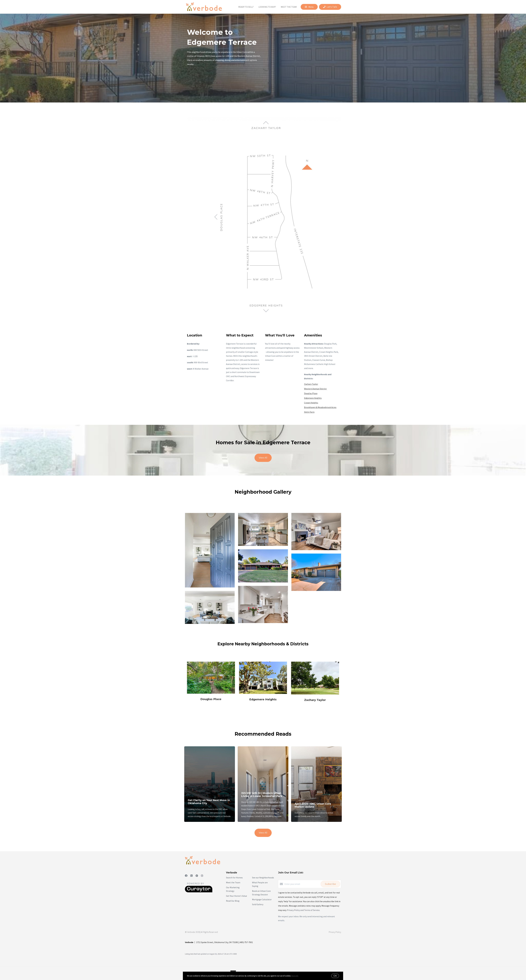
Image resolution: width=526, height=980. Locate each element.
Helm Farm (309, 412)
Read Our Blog (232, 900)
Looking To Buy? (267, 6)
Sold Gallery (257, 904)
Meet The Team (289, 6)
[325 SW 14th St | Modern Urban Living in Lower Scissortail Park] (263, 764)
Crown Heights (311, 402)
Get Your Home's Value (236, 895)
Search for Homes (234, 877)
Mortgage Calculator (262, 899)
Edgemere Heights (313, 398)
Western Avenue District (315, 388)
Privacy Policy (335, 932)
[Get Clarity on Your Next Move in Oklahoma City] (209, 768)
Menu (311, 6)
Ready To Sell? (246, 6)
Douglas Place (310, 393)
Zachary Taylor (311, 384)
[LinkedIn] (191, 875)
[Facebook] (186, 875)
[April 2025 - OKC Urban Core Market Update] (316, 770)
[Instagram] (202, 875)
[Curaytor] (198, 891)
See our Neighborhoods (263, 877)
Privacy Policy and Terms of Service (303, 910)
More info (294, 976)
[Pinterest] (197, 875)
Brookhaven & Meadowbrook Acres (320, 407)
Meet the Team (233, 882)
